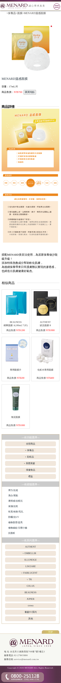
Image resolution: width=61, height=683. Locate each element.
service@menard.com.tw (26, 659)
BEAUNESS (30, 592)
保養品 (30, 450)
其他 (30, 618)
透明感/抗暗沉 (15, 501)
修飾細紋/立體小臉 (17, 528)
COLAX (30, 586)
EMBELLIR (30, 553)
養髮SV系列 (31, 612)
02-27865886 (21, 655)
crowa (30, 605)
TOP (50, 632)
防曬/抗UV (13, 517)
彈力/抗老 (13, 490)
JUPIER (30, 599)
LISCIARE (30, 566)
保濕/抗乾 (13, 506)
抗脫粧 (11, 533)
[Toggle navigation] (57, 6)
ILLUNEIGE (30, 560)
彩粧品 (30, 457)
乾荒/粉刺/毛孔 (15, 511)
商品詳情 (8, 106)
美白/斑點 (13, 495)
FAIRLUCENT (30, 573)
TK (30, 579)
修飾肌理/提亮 (15, 522)
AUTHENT (30, 547)
